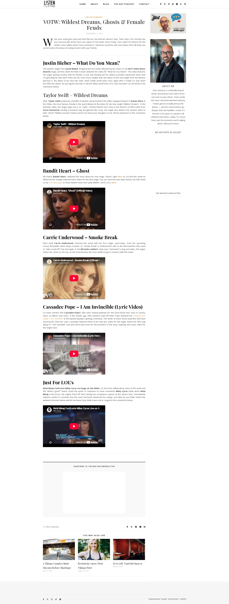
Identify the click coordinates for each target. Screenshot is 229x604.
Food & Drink (173, 599)
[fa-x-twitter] (165, 4)
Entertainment (94, 17)
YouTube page (55, 182)
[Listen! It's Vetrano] (49, 4)
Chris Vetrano (52, 526)
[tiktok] (173, 4)
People (164, 599)
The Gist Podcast (124, 4)
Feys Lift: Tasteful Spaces (127, 563)
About (94, 4)
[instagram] (169, 4)
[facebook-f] (161, 4)
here (120, 176)
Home (83, 4)
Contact (144, 4)
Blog (106, 4)
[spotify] (177, 4)
